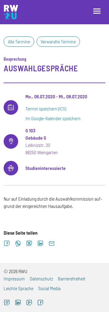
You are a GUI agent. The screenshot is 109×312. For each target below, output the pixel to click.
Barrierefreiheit (71, 278)
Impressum (14, 278)
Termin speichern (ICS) (45, 108)
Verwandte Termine (58, 41)
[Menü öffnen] (97, 11)
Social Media (49, 288)
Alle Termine (19, 41)
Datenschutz (41, 278)
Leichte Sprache (18, 288)
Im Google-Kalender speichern (53, 118)
